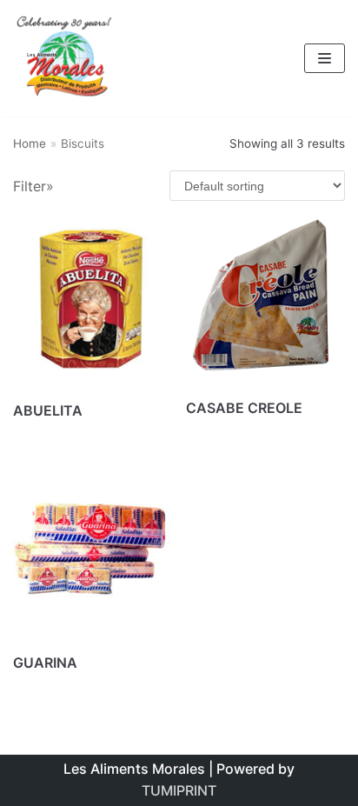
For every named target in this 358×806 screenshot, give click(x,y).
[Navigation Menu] (324, 58)
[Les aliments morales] (65, 58)
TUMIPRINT (179, 790)
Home (29, 143)
